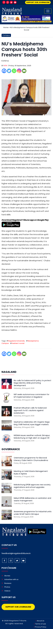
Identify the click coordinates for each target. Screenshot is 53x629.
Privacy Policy (40, 627)
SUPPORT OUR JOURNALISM (37, 2)
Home (5, 27)
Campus (6, 35)
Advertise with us (11, 579)
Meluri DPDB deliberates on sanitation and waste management (32, 499)
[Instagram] (7, 2)
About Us (40, 621)
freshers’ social (18, 343)
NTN (5, 65)
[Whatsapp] (14, 71)
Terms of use (40, 624)
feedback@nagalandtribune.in (16, 553)
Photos (7, 587)
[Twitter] (11, 2)
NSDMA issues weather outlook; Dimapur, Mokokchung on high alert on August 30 (32, 436)
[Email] (24, 71)
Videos (7, 591)
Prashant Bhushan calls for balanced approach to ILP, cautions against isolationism (30, 410)
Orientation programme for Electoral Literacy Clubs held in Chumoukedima (31, 459)
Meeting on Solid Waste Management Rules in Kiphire (31, 472)
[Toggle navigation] (47, 11)
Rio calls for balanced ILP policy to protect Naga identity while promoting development (32, 383)
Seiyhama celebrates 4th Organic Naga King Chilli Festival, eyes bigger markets (32, 423)
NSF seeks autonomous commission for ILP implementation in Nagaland (31, 395)
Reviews (7, 583)
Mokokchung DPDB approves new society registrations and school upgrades (32, 485)
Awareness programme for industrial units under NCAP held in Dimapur (32, 512)
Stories (7, 575)
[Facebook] (3, 2)
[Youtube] (15, 2)
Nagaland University (16, 341)
